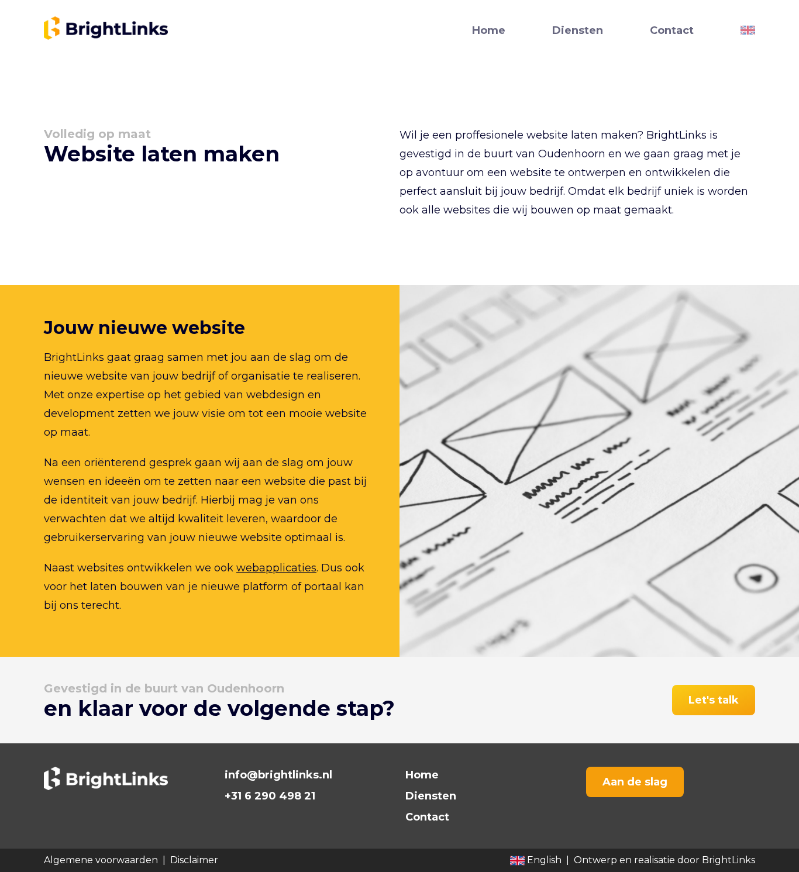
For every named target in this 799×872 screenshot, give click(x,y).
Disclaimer (194, 860)
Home (488, 30)
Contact (672, 30)
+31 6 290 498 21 (270, 796)
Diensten (577, 30)
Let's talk (713, 700)
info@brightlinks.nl (278, 774)
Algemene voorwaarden (101, 860)
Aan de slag (634, 782)
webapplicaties (276, 567)
